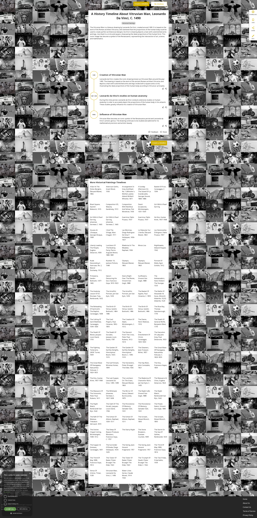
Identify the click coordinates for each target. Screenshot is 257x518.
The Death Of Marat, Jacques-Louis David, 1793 (96, 336)
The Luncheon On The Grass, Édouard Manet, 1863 (128, 381)
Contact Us (247, 507)
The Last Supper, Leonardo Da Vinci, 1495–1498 (112, 380)
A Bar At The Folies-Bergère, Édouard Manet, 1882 (96, 190)
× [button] (30, 473)
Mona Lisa (142, 245)
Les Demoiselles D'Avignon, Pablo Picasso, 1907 (160, 232)
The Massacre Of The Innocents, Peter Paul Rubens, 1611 (96, 394)
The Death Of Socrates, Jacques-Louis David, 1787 (111, 336)
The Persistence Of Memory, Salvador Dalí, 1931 (128, 407)
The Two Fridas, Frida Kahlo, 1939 (160, 460)
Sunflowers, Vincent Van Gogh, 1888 (143, 278)
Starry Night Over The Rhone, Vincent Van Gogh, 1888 (128, 279)
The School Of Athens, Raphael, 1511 (128, 419)
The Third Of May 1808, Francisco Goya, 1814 (160, 448)
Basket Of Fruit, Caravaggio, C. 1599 (160, 189)
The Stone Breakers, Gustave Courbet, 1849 (143, 433)
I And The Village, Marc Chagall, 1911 (111, 232)
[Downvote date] (166, 89)
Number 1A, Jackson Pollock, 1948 (112, 263)
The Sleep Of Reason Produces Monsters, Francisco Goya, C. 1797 (112, 434)
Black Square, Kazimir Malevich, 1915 (95, 206)
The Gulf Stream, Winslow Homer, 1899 (112, 365)
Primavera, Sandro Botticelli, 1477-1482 (96, 279)
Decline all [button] (24, 509)
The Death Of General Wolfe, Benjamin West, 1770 (160, 323)
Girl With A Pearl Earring (160, 205)
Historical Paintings (128, 23)
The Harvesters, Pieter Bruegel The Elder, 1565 (128, 365)
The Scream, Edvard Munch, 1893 (144, 419)
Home (245, 499)
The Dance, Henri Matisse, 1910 (144, 321)
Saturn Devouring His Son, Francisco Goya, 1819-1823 (112, 279)
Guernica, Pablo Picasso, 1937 (128, 218)
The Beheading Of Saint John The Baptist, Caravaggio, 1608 (96, 310)
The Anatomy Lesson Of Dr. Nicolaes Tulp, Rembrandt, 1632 (96, 295)
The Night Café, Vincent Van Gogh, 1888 (144, 393)
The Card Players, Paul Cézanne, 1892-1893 (112, 323)
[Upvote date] (163, 89)
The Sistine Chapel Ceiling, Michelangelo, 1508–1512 (96, 433)
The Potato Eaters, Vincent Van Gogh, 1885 (160, 406)
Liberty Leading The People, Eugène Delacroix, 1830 (96, 249)
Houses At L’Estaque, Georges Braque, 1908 (96, 233)
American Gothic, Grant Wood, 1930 (112, 189)
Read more (7, 492)
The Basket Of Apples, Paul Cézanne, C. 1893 (144, 293)
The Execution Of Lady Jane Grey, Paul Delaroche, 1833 (160, 336)
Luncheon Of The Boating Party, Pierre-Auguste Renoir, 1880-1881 (112, 250)
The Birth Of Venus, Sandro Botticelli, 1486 (127, 308)
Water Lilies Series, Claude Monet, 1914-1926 (127, 474)
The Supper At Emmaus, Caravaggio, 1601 (96, 447)
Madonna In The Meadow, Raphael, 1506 (128, 247)
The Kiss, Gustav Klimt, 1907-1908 (96, 379)
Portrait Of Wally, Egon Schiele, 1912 (159, 263)
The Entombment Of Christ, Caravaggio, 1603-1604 (144, 337)
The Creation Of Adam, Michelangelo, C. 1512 (128, 323)
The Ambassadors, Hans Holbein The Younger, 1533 (159, 281)
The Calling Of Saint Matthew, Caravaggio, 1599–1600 (96, 323)
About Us (246, 503)
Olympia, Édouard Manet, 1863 (128, 263)
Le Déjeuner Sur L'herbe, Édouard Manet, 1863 (144, 232)
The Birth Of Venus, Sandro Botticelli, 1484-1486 (112, 310)
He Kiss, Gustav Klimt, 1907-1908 (160, 218)
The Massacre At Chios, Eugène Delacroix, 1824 (160, 380)
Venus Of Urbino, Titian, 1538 (95, 473)
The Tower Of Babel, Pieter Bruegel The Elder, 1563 (111, 461)
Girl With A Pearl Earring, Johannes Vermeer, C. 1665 (96, 221)
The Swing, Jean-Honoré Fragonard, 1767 (128, 447)
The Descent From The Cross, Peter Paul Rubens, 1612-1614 (128, 337)
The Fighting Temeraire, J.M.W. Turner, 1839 (95, 351)
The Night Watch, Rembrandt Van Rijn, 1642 (160, 394)
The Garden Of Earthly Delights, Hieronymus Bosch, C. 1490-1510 (128, 352)
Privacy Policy (248, 515)
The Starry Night (128, 429)
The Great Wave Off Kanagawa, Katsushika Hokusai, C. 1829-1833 (160, 352)
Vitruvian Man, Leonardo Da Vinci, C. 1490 (112, 473)
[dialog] (17, 493)
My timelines (159, 4)
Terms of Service (249, 511)
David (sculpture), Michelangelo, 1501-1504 (143, 208)
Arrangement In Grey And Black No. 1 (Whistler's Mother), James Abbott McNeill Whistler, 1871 (128, 193)
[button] (17, 513)
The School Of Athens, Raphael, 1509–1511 (112, 419)
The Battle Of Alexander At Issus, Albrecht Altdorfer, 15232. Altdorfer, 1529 (160, 296)
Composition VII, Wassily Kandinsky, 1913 (112, 206)
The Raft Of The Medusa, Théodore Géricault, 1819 (96, 420)
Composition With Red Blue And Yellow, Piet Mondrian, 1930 (128, 208)
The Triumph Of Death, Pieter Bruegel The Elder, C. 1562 (144, 461)
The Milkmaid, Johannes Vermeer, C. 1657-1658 (111, 394)
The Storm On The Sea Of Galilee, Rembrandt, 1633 (160, 433)
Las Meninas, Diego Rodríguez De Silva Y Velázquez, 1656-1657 (128, 235)
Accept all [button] (10, 509)
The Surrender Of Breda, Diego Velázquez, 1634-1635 (112, 448)
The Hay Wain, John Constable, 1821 (144, 365)
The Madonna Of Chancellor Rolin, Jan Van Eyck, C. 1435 (144, 381)
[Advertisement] (128, 55)
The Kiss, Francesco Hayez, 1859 (160, 365)
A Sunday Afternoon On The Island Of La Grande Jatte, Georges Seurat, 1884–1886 (144, 193)
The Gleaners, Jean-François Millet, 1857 (143, 349)
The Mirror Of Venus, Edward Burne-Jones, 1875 (128, 394)
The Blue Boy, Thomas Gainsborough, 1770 (160, 310)
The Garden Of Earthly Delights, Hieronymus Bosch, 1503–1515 (112, 352)
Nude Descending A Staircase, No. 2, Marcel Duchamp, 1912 (96, 265)
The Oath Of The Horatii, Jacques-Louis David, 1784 (112, 407)
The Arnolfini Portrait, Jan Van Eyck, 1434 (112, 293)
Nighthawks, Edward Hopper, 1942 (160, 247)
